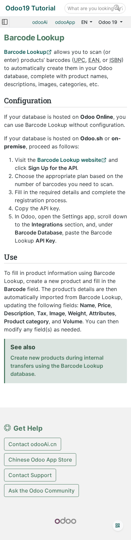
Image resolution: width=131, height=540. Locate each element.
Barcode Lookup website (69, 159)
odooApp (65, 22)
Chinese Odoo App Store (40, 459)
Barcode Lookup (25, 51)
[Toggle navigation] (4, 22)
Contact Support (30, 475)
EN (85, 22)
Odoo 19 (108, 22)
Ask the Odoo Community (41, 490)
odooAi (39, 22)
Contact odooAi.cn (32, 444)
